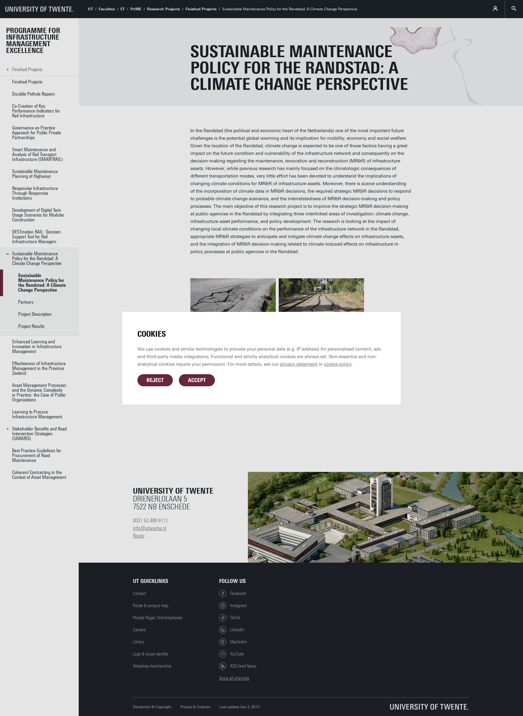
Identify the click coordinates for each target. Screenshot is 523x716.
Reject (155, 380)
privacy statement (298, 364)
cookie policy (338, 364)
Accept (197, 380)
